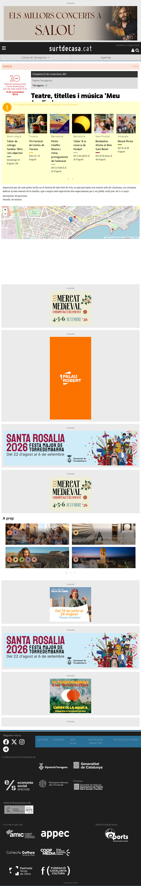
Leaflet (107, 238)
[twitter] (14, 743)
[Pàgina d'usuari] (132, 51)
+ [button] (5, 209)
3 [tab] (74, 572)
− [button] (5, 214)
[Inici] (70, 48)
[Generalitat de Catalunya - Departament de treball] (88, 790)
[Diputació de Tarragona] (53, 768)
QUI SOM (43, 739)
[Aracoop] (19, 786)
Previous (7, 147)
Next (133, 147)
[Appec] (55, 835)
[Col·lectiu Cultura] (21, 854)
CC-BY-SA (135, 238)
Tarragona (38, 85)
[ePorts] (117, 835)
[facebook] (6, 743)
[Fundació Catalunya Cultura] (55, 872)
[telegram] (6, 750)
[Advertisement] (70, 260)
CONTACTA (58, 739)
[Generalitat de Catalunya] (88, 768)
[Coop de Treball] (53, 786)
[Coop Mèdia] (55, 854)
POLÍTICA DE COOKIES (126, 739)
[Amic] (21, 835)
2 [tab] (72, 178)
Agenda (106, 57)
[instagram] (22, 743)
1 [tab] (68, 178)
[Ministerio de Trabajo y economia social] (19, 811)
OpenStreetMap (117, 238)
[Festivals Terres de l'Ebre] (21, 872)
